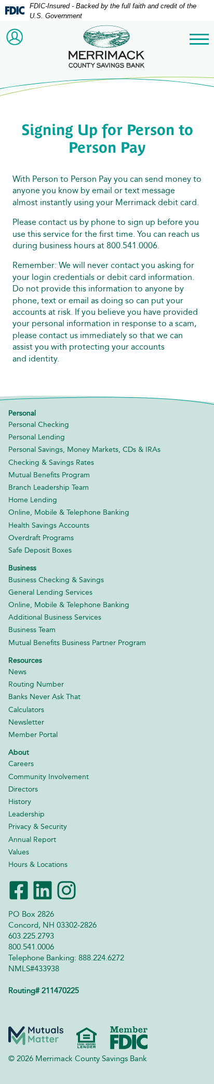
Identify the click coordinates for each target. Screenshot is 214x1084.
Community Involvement (48, 776)
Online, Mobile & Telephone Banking (68, 512)
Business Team (32, 629)
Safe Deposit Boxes (40, 550)
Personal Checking (38, 424)
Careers (21, 763)
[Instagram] (66, 889)
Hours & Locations (38, 864)
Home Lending (32, 500)
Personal (22, 413)
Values (18, 852)
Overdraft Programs (41, 537)
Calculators (26, 709)
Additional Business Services (54, 617)
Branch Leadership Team (48, 487)
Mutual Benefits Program (49, 475)
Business (22, 568)
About (18, 752)
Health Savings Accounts (48, 525)
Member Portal (33, 734)
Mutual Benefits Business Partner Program (77, 642)
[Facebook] (18, 889)
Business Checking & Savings (56, 580)
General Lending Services (50, 592)
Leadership (26, 814)
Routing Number (36, 684)
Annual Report (32, 839)
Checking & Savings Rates (51, 462)
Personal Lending (36, 437)
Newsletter (26, 722)
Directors (23, 789)
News (17, 671)
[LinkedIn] (42, 889)
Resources (25, 660)
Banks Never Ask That (44, 696)
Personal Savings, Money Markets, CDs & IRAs (84, 449)
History (19, 801)
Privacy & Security (37, 826)
